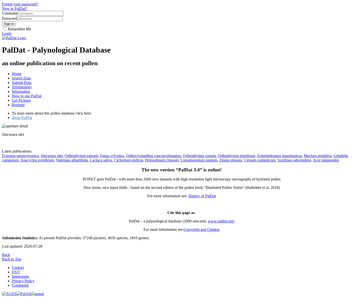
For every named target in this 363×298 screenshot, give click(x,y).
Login (6, 33)
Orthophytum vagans (199, 156)
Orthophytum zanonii (81, 156)
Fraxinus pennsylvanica (20, 156)
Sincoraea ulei (52, 156)
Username (10, 13)
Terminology (22, 87)
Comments (20, 285)
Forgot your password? (20, 4)
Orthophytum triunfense (236, 156)
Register (18, 105)
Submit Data (21, 82)
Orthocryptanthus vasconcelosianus (153, 156)
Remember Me (19, 29)
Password (9, 18)
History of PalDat (202, 196)
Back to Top (11, 259)
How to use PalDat (26, 96)
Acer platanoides (326, 160)
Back (6, 255)
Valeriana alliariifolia (72, 160)
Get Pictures (21, 100)
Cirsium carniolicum (260, 160)
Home (16, 74)
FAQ (16, 272)
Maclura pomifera (317, 156)
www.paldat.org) (221, 221)
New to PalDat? (14, 8)
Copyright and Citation (202, 229)
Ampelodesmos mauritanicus (279, 156)
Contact (18, 267)
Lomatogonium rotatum (199, 160)
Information (21, 91)
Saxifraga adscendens (294, 160)
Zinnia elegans (230, 160)
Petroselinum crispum (162, 160)
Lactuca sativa (101, 160)
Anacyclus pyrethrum (37, 160)
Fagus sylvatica (112, 156)
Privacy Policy (23, 281)
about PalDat (22, 118)
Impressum (20, 276)
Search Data (21, 78)
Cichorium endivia (128, 160)
